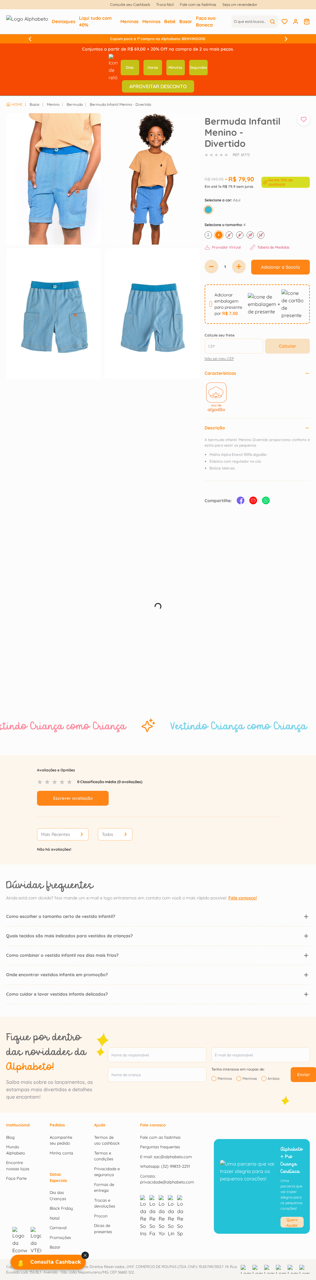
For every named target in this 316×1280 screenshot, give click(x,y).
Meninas (250, 1078)
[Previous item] (30, 39)
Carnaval (58, 1227)
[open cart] (307, 22)
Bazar (35, 104)
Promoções (60, 1237)
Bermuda (75, 104)
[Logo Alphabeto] (27, 21)
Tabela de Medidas (273, 247)
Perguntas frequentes (160, 1146)
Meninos (225, 1078)
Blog (10, 1137)
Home (17, 104)
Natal (55, 1218)
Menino (53, 104)
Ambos (274, 1078)
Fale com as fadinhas (198, 4)
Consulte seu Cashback (130, 4)
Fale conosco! (242, 898)
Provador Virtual (226, 247)
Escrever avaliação (73, 798)
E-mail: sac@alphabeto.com (166, 1156)
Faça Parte (16, 1178)
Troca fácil (165, 4)
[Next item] (286, 39)
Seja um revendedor (239, 4)
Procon (101, 1215)
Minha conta (61, 1152)
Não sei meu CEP (219, 359)
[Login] (296, 22)
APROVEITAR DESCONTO (158, 86)
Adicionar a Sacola (280, 267)
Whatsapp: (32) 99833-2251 (165, 1166)
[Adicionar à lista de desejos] (303, 119)
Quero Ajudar (292, 1222)
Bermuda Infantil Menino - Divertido (120, 104)
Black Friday (61, 1208)
